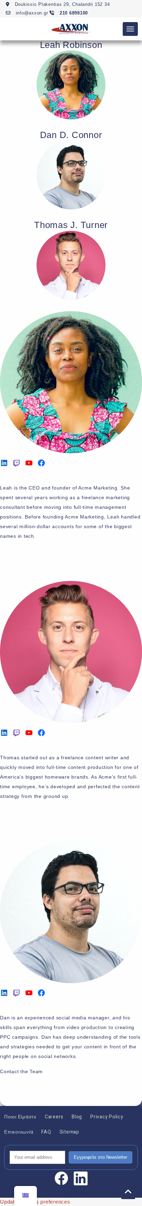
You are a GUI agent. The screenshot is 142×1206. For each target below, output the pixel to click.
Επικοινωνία (18, 1132)
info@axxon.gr (31, 13)
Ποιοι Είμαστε (20, 1116)
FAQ (46, 1132)
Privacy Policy (106, 1116)
